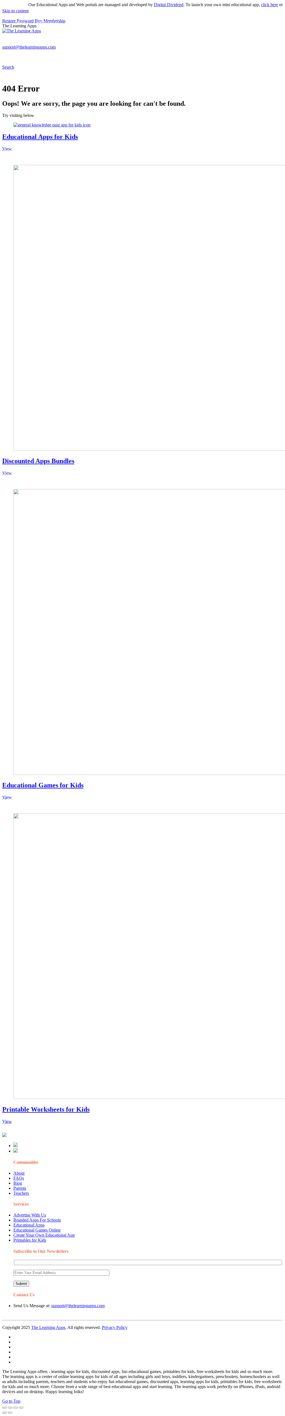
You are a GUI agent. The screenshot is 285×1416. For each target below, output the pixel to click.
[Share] (10, 1407)
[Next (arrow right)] (10, 1412)
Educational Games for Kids (42, 785)
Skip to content (15, 10)
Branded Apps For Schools (37, 1220)
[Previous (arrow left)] (4, 1412)
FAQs (18, 1178)
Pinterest (187, 43)
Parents (19, 1188)
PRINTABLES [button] (48, 43)
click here (257, 4)
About (18, 1173)
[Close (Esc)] (4, 1407)
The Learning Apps (48, 1327)
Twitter (245, 43)
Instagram (207, 43)
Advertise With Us (29, 1215)
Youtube (227, 43)
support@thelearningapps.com (78, 1305)
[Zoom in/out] (21, 1407)
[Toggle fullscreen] (15, 1407)
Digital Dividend (156, 4)
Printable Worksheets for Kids (46, 1109)
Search (21, 54)
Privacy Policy (114, 1327)
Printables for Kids (29, 1240)
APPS (21, 43)
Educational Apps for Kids (40, 136)
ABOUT (122, 43)
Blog (17, 1183)
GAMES (76, 43)
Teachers (21, 1193)
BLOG (144, 43)
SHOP (165, 43)
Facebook (263, 43)
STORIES (102, 43)
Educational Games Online (37, 1230)
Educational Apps (29, 1225)
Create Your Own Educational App (44, 1235)
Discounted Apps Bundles (38, 461)
